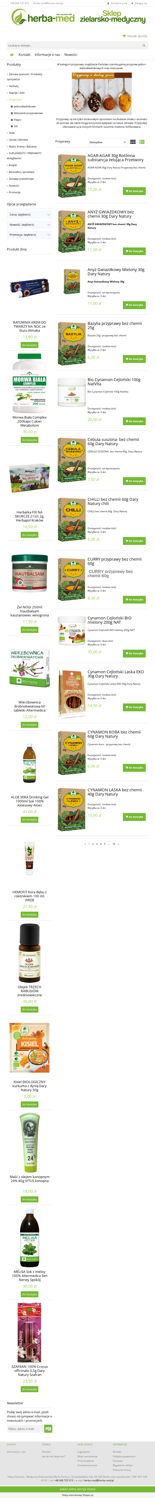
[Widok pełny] (142, 141)
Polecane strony (122, 1470)
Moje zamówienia (87, 1456)
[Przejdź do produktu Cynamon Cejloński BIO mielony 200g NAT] (72, 631)
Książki (13, 165)
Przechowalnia (86, 1461)
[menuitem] (25, 55)
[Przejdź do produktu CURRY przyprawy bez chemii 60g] (72, 579)
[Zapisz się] (48, 1429)
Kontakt (46, 1451)
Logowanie (84, 1451)
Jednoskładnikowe (25, 106)
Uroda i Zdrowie (18, 139)
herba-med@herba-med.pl (48, 3)
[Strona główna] (77, 16)
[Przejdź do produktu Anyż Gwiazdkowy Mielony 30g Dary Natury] (72, 282)
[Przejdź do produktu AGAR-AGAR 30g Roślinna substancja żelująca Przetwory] (72, 176)
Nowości (14, 185)
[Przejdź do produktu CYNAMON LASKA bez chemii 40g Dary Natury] (72, 809)
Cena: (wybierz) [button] (20, 214)
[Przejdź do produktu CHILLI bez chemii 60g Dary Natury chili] (72, 519)
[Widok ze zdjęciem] (133, 141)
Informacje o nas (16, 1451)
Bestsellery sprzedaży (22, 172)
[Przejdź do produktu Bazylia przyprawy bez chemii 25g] (72, 343)
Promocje (14, 192)
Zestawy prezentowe (21, 179)
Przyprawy (15, 99)
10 (113, 844)
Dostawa (118, 1461)
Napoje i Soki (16, 93)
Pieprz (17, 120)
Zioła (12, 133)
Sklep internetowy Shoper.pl (77, 1495)
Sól (16, 126)
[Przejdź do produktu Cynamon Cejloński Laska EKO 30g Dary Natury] (72, 694)
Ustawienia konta (87, 1465)
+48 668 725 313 (19, 3)
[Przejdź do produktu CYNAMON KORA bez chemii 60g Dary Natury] (72, 753)
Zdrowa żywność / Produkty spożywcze (24, 76)
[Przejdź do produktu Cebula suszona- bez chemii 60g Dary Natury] (72, 459)
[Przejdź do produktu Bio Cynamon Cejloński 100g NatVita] (72, 393)
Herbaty (14, 86)
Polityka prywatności (124, 1456)
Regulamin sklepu (123, 1465)
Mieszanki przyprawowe (28, 113)
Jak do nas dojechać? (53, 1456)
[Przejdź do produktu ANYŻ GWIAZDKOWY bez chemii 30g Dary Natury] (72, 231)
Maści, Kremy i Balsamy (23, 146)
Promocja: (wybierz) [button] (23, 235)
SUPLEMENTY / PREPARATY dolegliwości (24, 155)
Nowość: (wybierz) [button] (22, 224)
